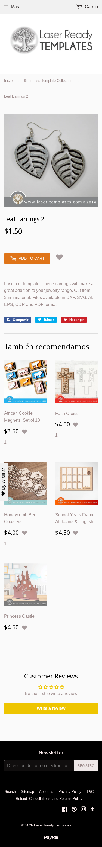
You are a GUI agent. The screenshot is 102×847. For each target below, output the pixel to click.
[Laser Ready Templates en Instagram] (83, 809)
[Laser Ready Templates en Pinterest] (74, 809)
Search (10, 792)
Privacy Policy (69, 792)
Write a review (51, 708)
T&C (90, 792)
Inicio (8, 81)
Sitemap (27, 792)
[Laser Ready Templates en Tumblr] (92, 809)
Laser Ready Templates (52, 825)
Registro (86, 766)
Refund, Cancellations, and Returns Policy (49, 799)
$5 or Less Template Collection (48, 81)
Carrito (91, 6)
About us (46, 792)
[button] (59, 257)
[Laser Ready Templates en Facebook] (64, 809)
